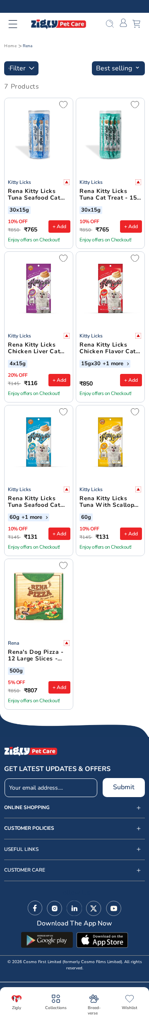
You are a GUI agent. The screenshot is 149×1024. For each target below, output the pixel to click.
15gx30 (91, 364)
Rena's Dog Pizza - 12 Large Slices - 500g (36, 656)
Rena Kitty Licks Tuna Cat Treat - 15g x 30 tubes (109, 195)
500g (16, 671)
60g (14, 517)
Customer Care (24, 870)
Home (10, 46)
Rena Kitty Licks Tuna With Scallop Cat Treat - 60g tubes (106, 502)
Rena (27, 46)
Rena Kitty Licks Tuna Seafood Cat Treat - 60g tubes (34, 502)
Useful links (21, 849)
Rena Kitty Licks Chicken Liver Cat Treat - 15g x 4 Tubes (34, 349)
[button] (18, 24)
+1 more (114, 364)
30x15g (19, 210)
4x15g (18, 364)
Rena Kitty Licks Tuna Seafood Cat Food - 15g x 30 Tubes (34, 195)
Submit (124, 787)
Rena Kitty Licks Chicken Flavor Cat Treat (107, 349)
